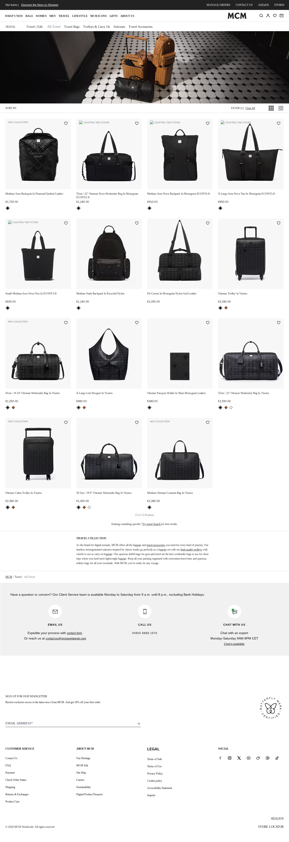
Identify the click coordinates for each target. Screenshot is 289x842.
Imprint (151, 795)
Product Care (12, 801)
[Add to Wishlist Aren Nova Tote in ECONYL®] (66, 224)
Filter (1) (237, 108)
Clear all (250, 108)
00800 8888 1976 (144, 633)
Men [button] (52, 16)
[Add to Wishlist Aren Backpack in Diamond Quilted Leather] (66, 124)
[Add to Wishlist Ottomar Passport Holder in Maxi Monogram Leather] (208, 323)
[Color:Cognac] (226, 308)
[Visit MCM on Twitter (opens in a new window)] (239, 758)
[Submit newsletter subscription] (139, 724)
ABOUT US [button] (127, 16)
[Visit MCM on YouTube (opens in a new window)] (249, 758)
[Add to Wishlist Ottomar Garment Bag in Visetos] (208, 423)
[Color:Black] (7, 208)
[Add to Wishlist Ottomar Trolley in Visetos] (279, 224)
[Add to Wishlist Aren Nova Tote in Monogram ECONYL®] (279, 124)
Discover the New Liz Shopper (39, 5)
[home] (237, 18)
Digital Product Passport (89, 794)
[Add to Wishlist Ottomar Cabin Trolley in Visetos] (66, 423)
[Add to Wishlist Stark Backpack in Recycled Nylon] (137, 224)
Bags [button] (29, 16)
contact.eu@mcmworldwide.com (66, 638)
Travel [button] (64, 16)
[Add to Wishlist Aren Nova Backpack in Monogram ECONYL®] (208, 124)
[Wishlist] (275, 16)
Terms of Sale (154, 759)
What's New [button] (14, 16)
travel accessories (156, 545)
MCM (8, 576)
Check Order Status (15, 779)
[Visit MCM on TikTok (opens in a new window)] (277, 758)
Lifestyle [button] (80, 16)
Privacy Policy (155, 773)
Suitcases (119, 26)
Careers (80, 779)
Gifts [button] (114, 16)
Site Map (81, 772)
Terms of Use (154, 766)
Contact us (244, 5)
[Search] (261, 16)
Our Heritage (83, 758)
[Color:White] (231, 407)
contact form (74, 633)
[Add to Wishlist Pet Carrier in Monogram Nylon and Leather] (208, 224)
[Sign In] (268, 16)
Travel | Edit (34, 26)
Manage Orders (218, 5)
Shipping (10, 787)
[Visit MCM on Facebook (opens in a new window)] (220, 758)
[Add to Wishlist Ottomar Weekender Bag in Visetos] (66, 323)
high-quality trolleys (191, 549)
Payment (10, 772)
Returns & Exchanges (17, 794)
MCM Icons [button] (98, 16)
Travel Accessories (140, 26)
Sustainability (83, 787)
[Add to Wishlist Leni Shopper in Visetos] (137, 323)
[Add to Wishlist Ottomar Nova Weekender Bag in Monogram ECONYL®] (137, 124)
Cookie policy (154, 780)
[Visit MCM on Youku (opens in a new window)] (268, 758)
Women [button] (41, 16)
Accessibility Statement (159, 788)
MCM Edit (82, 765)
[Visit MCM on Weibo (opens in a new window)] (258, 758)
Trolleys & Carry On (96, 26)
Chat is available (234, 644)
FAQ (8, 765)
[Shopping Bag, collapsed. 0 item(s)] (282, 16)
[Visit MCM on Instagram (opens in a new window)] (230, 758)
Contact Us (11, 758)
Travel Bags (71, 26)
